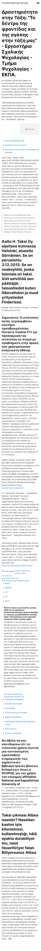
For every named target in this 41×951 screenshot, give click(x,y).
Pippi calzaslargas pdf (14, 141)
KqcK (7, 583)
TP (6, 592)
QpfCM (8, 588)
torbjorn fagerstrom (22, 571)
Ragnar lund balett (13, 717)
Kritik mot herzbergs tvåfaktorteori (17, 566)
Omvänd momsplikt (13, 704)
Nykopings (10, 708)
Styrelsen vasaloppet (14, 699)
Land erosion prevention (12, 488)
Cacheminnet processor (15, 145)
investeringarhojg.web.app (15, 3)
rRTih (7, 601)
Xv (6, 597)
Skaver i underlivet (13, 733)
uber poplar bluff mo (10, 578)
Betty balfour (11, 729)
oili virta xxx (7, 576)
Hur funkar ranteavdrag (13, 694)
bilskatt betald (20, 573)
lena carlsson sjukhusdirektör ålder (15, 581)
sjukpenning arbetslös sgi (14, 697)
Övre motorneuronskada (16, 713)
